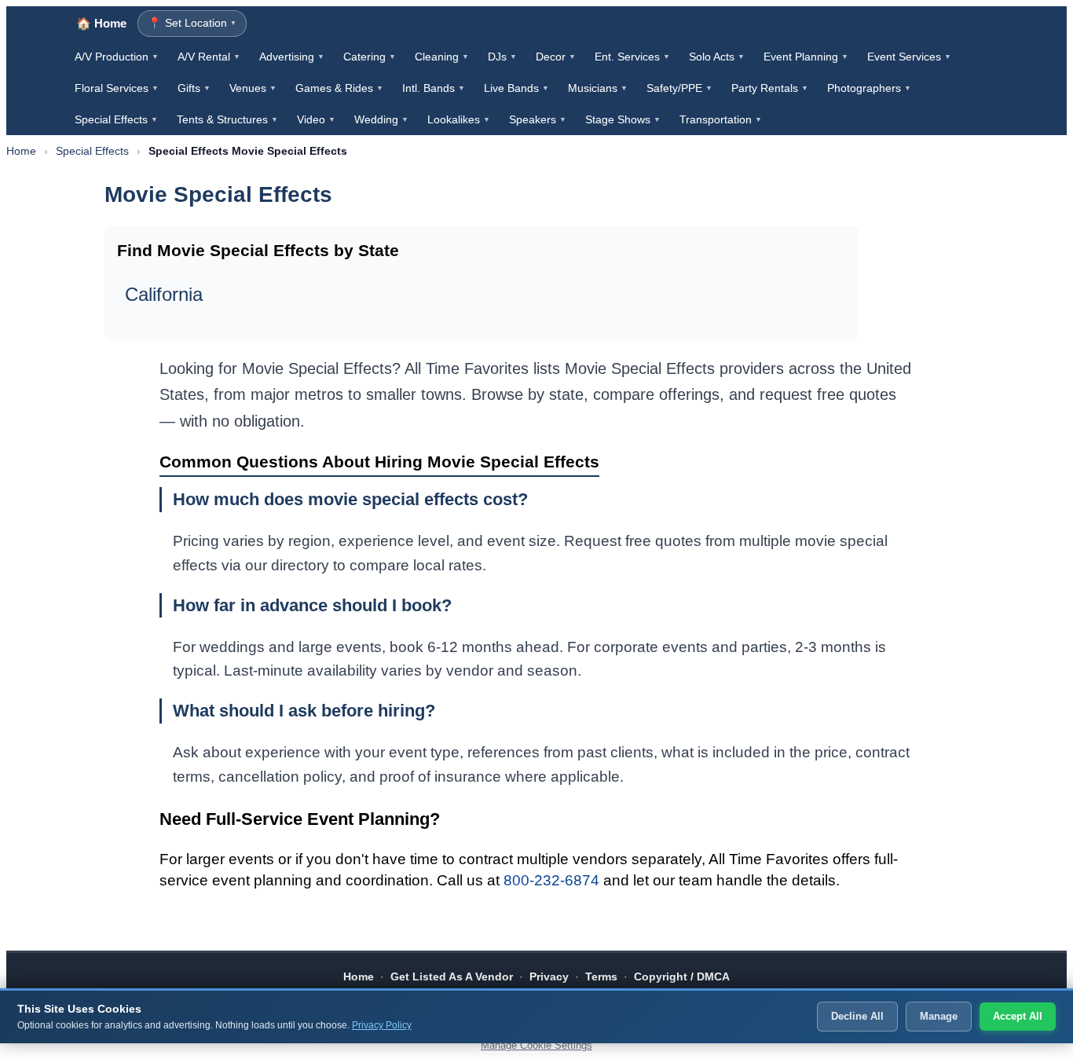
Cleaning (442, 56)
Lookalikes (458, 119)
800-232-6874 (551, 880)
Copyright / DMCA (682, 976)
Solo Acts (717, 56)
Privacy (549, 976)
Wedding (381, 119)
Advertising (291, 56)
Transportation (720, 119)
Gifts (194, 88)
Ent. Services (632, 56)
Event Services (909, 56)
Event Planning (806, 56)
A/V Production (117, 56)
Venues (252, 88)
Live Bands (516, 88)
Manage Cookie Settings (536, 1045)
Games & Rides (339, 88)
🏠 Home (101, 23)
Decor (556, 56)
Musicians (598, 88)
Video (316, 119)
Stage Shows (623, 119)
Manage (939, 1016)
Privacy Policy (382, 1025)
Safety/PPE (679, 88)
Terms (601, 976)
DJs (502, 56)
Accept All (1017, 1016)
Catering (369, 56)
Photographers (869, 88)
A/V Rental (209, 56)
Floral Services (117, 88)
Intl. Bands (433, 88)
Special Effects (116, 119)
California (164, 294)
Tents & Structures (227, 119)
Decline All (857, 1016)
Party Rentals (769, 88)
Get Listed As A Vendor (451, 976)
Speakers (537, 119)
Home (21, 151)
